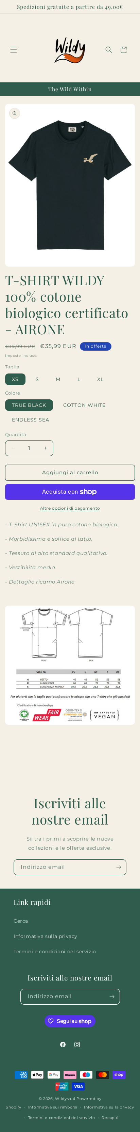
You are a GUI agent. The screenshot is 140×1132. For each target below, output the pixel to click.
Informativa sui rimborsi (52, 1107)
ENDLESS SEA (30, 420)
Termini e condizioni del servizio (55, 951)
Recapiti (110, 1117)
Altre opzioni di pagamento (70, 508)
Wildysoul (65, 1098)
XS (15, 379)
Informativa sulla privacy (45, 936)
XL (100, 379)
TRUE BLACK (29, 405)
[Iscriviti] (118, 867)
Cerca (21, 921)
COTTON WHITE (84, 405)
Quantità (15, 434)
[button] (13, 49)
